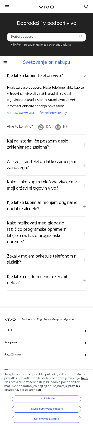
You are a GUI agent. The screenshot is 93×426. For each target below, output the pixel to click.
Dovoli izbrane (46, 399)
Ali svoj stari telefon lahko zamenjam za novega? (41, 165)
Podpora (27, 320)
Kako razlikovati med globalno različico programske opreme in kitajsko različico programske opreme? (37, 233)
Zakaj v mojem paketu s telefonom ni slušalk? (42, 260)
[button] (6, 6)
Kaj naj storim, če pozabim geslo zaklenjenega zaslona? (37, 145)
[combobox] (46, 37)
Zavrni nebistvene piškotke (46, 409)
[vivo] (10, 319)
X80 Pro (16, 45)
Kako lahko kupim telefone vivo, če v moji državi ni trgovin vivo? (42, 185)
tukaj (84, 378)
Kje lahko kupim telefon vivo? (35, 76)
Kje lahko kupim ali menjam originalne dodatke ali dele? (42, 206)
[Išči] (80, 36)
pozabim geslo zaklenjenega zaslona (47, 45)
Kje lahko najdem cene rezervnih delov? (37, 280)
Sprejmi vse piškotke (46, 419)
